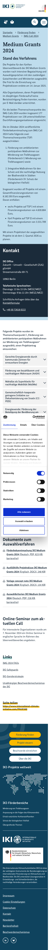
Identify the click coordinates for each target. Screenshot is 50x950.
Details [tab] (23, 425)
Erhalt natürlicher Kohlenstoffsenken (18, 816)
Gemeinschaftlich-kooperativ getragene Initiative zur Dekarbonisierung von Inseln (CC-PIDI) (22, 397)
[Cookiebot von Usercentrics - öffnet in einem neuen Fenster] (33, 417)
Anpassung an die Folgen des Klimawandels (21, 812)
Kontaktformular (11, 302)
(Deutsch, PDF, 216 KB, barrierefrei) (26, 598)
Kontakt (7, 913)
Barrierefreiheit (10, 925)
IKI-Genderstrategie (13, 676)
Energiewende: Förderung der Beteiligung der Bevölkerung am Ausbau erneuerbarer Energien (21, 412)
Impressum (8, 895)
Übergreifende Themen (12, 825)
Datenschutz (9, 907)
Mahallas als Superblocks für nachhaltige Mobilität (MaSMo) (21, 383)
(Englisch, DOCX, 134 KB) (26, 582)
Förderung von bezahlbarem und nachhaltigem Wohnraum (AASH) (22, 372)
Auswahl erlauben (24, 521)
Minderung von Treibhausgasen (16, 808)
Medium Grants (11, 35)
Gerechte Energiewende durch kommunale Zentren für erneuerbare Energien (21, 359)
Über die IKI (25, 758)
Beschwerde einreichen (25, 750)
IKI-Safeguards (10, 669)
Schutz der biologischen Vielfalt (16, 820)
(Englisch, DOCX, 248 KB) (27, 569)
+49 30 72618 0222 (16, 309)
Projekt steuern (25, 742)
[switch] (41, 482)
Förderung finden (27, 32)
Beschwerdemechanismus (16, 932)
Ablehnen (24, 530)
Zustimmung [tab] (9, 425)
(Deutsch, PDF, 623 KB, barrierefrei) (26, 554)
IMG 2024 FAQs (11, 662)
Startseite (7, 32)
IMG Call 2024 (31, 35)
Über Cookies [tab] (38, 425)
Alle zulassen (23, 512)
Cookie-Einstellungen (14, 901)
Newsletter (8, 919)
